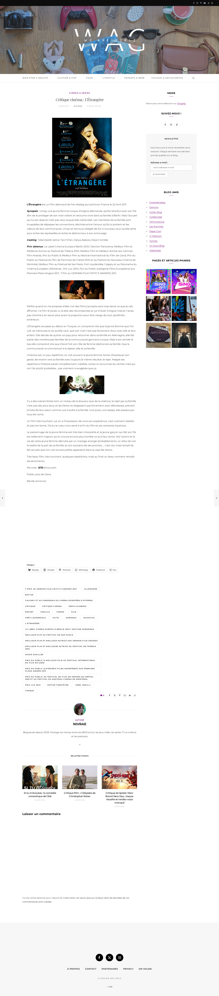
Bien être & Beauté (35, 78)
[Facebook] (12, 125)
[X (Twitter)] (109, 957)
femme (60, 612)
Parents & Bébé (134, 78)
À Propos (73, 969)
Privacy (128, 969)
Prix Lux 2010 (33, 685)
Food (89, 78)
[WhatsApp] (12, 163)
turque (29, 691)
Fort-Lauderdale (35, 618)
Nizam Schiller (34, 655)
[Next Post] (216, 498)
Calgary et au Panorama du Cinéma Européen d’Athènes (59, 600)
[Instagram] (119, 957)
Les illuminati (156, 226)
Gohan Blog (155, 212)
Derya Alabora (77, 606)
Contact (90, 969)
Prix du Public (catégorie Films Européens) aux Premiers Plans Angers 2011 (60, 670)
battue (29, 595)
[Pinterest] (12, 140)
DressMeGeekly (157, 202)
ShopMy (181, 103)
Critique (30, 606)
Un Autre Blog (156, 245)
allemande (90, 589)
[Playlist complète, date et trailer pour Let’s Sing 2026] (158, 282)
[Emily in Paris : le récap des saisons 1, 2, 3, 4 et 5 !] (158, 309)
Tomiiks (153, 241)
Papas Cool (155, 231)
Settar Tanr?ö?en (58, 685)
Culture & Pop (67, 78)
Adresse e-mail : (159, 162)
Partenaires (110, 969)
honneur (71, 618)
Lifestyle (108, 78)
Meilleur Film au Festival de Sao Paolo (49, 635)
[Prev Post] (2, 498)
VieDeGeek (155, 250)
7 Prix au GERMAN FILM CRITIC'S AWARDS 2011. (51, 589)
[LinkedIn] (12, 155)
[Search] (193, 78)
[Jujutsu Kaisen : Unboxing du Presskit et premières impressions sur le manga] (158, 336)
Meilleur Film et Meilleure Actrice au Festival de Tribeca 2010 (60, 647)
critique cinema (52, 606)
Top (110, 987)
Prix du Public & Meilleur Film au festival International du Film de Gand (60, 661)
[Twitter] (12, 132)
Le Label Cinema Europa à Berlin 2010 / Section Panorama (59, 629)
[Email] (12, 148)
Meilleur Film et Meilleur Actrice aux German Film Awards (61, 641)
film (74, 612)
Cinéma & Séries (79, 93)
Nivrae (78, 106)
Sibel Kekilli (83, 685)
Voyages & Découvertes (167, 78)
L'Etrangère (32, 623)
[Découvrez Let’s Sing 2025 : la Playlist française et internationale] (184, 282)
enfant (29, 612)
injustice (89, 618)
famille (45, 612)
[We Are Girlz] (109, 40)
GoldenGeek (155, 217)
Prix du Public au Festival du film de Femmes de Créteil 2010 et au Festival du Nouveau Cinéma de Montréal (59, 678)
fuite (56, 618)
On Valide (145, 969)
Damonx (153, 207)
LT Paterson (155, 236)
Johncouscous (156, 221)
